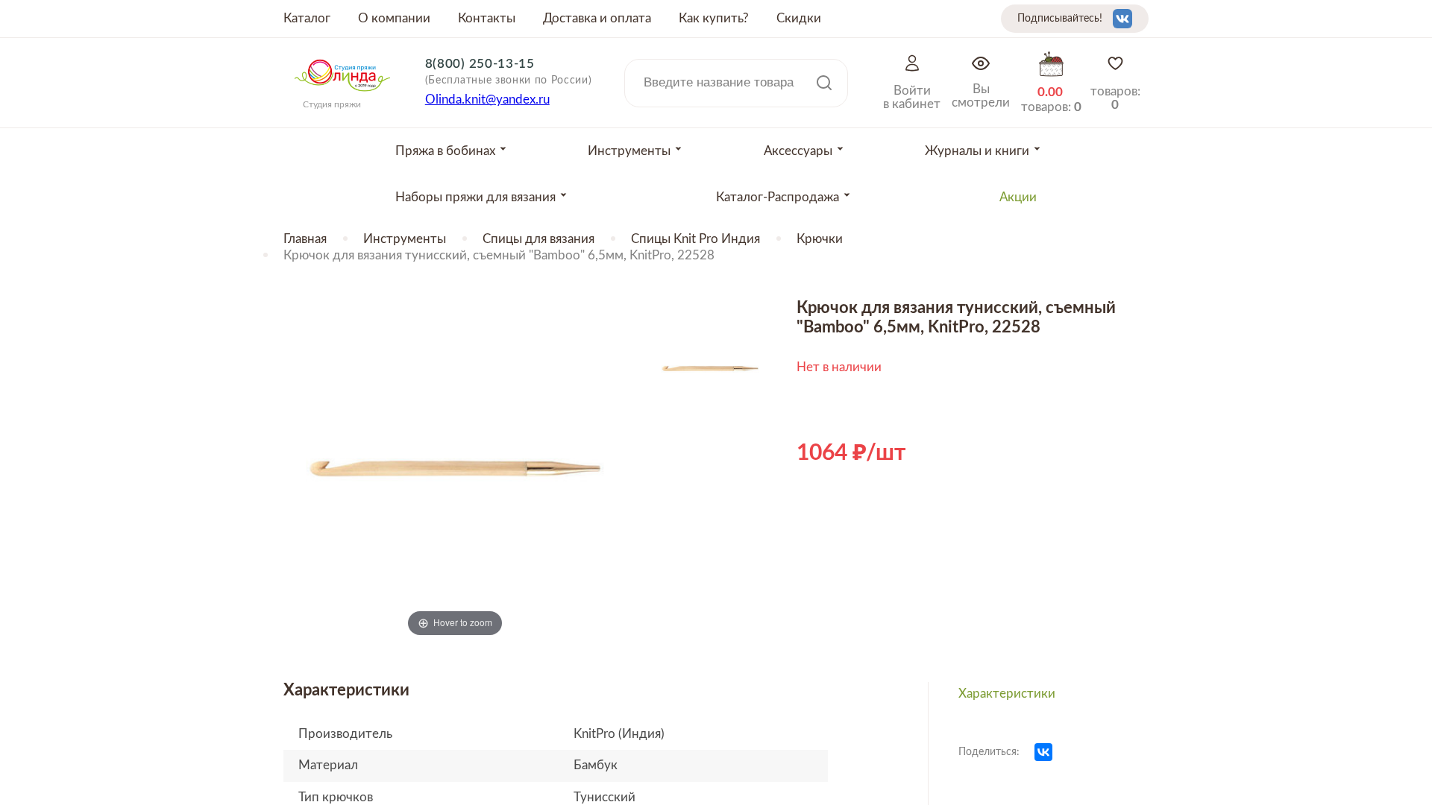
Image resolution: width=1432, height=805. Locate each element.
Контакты (486, 18)
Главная (305, 239)
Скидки (798, 18)
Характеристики (1006, 693)
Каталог (306, 18)
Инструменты (404, 239)
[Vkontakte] (1122, 18)
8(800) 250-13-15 (480, 63)
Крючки (820, 239)
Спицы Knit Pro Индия (695, 239)
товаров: (1115, 98)
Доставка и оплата (597, 18)
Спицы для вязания (538, 239)
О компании (394, 18)
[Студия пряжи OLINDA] (342, 96)
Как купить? (714, 18)
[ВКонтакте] (1043, 752)
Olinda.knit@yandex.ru (487, 99)
